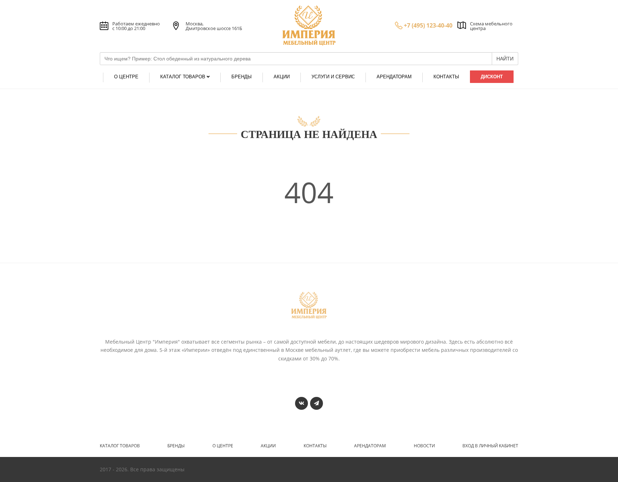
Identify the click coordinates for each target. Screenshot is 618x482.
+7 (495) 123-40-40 (428, 25)
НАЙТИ (505, 59)
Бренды (176, 446)
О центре (222, 446)
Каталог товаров (120, 446)
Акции (268, 446)
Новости (424, 446)
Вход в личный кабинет (490, 446)
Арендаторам (370, 446)
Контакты (315, 446)
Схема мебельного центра (491, 25)
